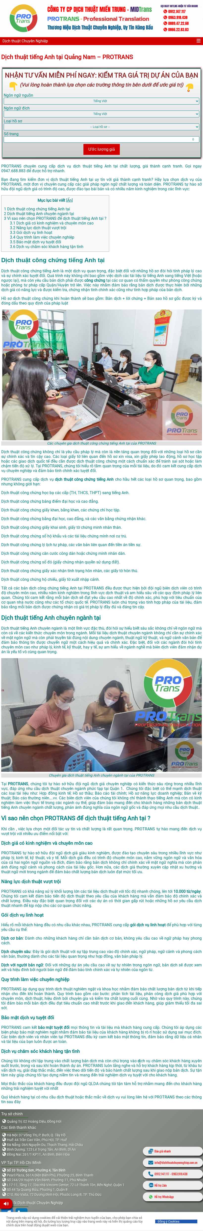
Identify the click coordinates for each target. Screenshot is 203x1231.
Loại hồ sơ (13, 121)
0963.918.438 (179, 1174)
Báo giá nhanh (162, 1151)
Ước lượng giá (101, 149)
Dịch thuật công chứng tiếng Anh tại (37, 209)
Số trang (11, 134)
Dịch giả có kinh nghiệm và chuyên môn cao (52, 223)
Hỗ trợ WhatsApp (164, 1196)
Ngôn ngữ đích (17, 108)
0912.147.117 (161, 1174)
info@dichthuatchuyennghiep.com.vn (176, 1162)
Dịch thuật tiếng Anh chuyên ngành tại (39, 213)
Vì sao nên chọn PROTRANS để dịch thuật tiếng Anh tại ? (55, 218)
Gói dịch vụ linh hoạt (31, 232)
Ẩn (69, 200)
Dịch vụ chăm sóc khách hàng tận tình (46, 246)
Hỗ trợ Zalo (160, 1185)
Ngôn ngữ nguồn (18, 95)
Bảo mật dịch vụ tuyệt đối (35, 242)
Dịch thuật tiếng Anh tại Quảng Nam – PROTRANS (67, 57)
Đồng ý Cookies (168, 1221)
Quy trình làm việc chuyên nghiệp (42, 237)
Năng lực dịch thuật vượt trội (38, 227)
